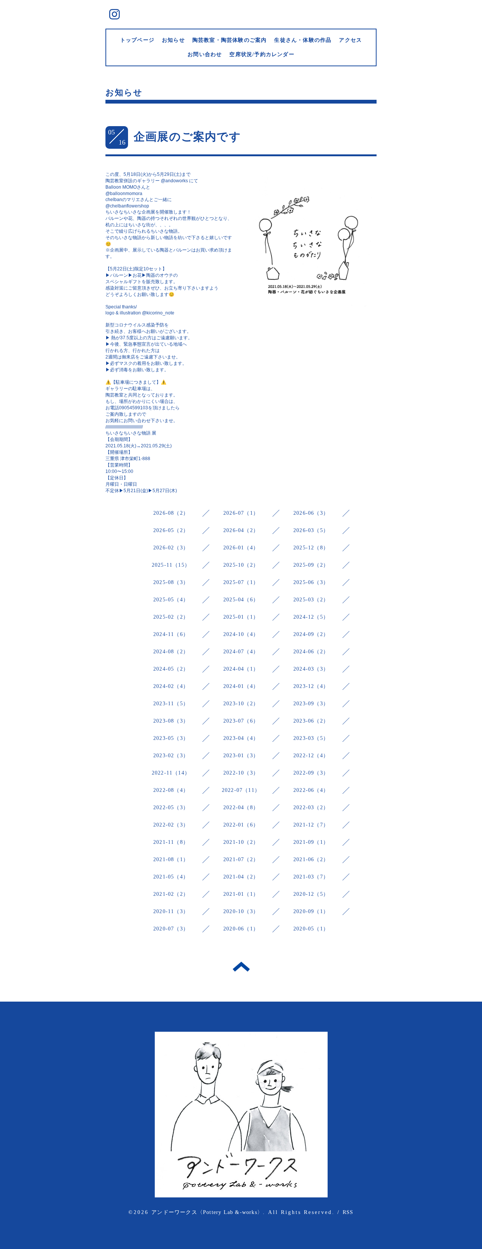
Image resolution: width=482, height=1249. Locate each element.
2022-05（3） (171, 807)
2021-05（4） (171, 877)
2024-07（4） (241, 651)
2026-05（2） (171, 530)
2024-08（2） (171, 651)
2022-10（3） (241, 773)
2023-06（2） (311, 721)
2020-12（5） (311, 894)
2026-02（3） (171, 548)
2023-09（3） (311, 703)
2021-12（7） (311, 825)
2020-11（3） (171, 911)
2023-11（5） (171, 703)
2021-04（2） (241, 877)
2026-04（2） (241, 530)
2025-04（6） (241, 599)
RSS (348, 1212)
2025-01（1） (241, 617)
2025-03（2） (311, 599)
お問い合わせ (205, 54)
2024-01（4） (241, 686)
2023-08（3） (171, 721)
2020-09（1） (311, 911)
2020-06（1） (241, 929)
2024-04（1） (241, 669)
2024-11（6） (171, 634)
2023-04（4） (241, 738)
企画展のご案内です (187, 136)
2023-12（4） (311, 686)
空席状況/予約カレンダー (261, 54)
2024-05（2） (171, 669)
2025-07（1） (241, 582)
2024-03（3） (311, 669)
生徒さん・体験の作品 (302, 40)
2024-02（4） (171, 686)
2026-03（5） (311, 530)
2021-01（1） (241, 894)
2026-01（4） (241, 548)
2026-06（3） (311, 513)
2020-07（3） (171, 929)
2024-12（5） (311, 617)
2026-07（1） (241, 513)
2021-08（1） (171, 859)
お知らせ (173, 40)
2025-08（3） (171, 582)
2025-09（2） (311, 565)
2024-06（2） (311, 651)
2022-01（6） (241, 825)
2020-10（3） (241, 911)
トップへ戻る (241, 966)
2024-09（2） (311, 634)
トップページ (137, 40)
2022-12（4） (311, 755)
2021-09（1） (311, 842)
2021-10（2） (241, 842)
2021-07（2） (241, 859)
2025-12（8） (311, 548)
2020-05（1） (311, 929)
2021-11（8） (171, 842)
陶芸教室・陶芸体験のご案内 (229, 40)
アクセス (350, 40)
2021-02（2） (171, 894)
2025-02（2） (171, 617)
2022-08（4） (171, 790)
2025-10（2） (241, 565)
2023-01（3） (241, 755)
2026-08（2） (171, 513)
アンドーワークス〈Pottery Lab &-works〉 (207, 1212)
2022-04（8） (241, 807)
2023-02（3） (171, 755)
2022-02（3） (171, 825)
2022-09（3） (311, 773)
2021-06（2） (311, 859)
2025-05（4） (171, 599)
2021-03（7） (311, 877)
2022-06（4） (311, 790)
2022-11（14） (171, 773)
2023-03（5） (311, 738)
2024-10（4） (241, 634)
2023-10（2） (241, 703)
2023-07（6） (241, 721)
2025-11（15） (171, 565)
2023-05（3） (171, 738)
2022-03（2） (311, 807)
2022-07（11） (241, 790)
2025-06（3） (311, 582)
